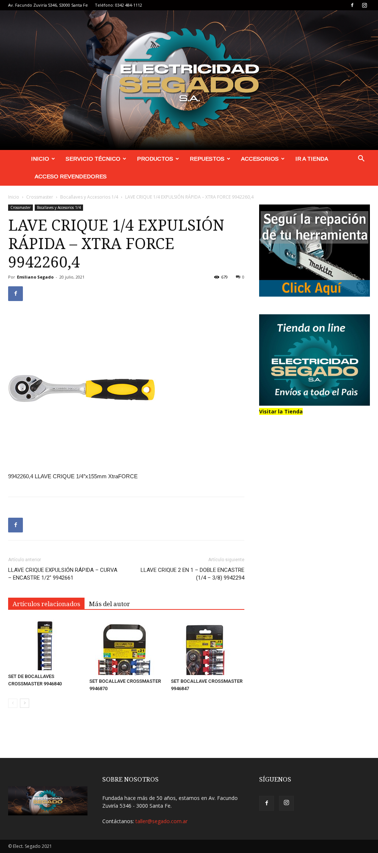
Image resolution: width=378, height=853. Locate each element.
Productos (155, 158)
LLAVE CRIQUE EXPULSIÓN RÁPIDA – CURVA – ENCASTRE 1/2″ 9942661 (62, 574)
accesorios (260, 158)
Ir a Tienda (311, 158)
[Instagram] (364, 5)
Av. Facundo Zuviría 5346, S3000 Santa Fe (48, 5)
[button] (361, 159)
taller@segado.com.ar (161, 821)
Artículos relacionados (46, 604)
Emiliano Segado (35, 277)
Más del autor (109, 604)
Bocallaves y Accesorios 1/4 (89, 197)
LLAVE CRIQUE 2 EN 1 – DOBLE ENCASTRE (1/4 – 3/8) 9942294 (192, 574)
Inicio (40, 158)
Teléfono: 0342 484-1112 (118, 5)
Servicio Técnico (93, 158)
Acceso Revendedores (71, 176)
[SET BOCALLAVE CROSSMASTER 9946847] (207, 647)
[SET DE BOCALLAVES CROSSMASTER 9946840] (45, 645)
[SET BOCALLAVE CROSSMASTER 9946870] (126, 647)
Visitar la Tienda (281, 411)
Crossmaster (39, 197)
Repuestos (207, 158)
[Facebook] (352, 5)
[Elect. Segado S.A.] (189, 80)
